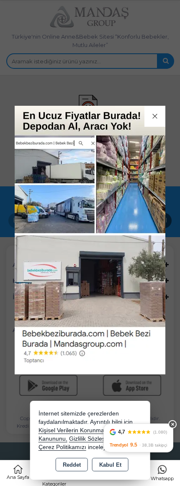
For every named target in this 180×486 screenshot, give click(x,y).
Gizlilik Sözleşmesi (93, 439)
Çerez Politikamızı (62, 447)
